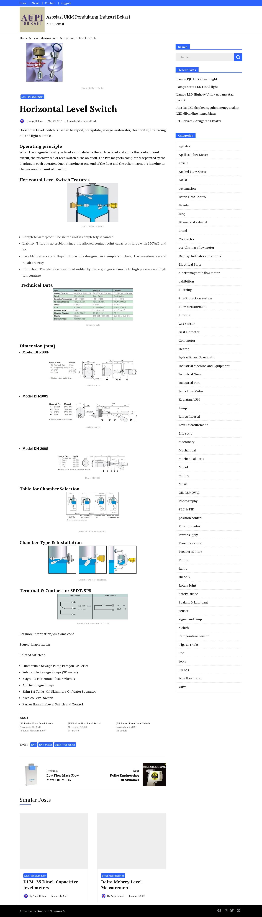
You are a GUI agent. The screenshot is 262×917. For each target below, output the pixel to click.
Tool (182, 653)
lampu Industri (189, 416)
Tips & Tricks (189, 644)
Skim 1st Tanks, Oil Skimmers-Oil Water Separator (59, 691)
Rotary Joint (187, 585)
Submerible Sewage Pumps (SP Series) (50, 672)
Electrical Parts (190, 264)
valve (182, 687)
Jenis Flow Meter (191, 391)
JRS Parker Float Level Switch (36, 723)
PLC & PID (186, 509)
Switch (184, 627)
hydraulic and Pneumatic (197, 357)
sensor (183, 610)
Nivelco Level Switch (37, 698)
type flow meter (190, 678)
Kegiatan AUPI (189, 399)
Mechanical (187, 450)
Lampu (184, 408)
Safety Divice (188, 594)
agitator (184, 146)
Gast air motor (189, 332)
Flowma (184, 315)
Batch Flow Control (193, 197)
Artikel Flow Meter (192, 171)
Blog (182, 214)
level (34, 744)
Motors (184, 475)
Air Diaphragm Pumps (38, 685)
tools (182, 661)
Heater (184, 349)
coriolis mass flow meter (196, 247)
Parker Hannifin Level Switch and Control (52, 704)
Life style (185, 433)
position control (190, 518)
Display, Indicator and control (200, 256)
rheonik (184, 577)
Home (23, 3)
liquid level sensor (65, 744)
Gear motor (187, 340)
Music (183, 484)
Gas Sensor (187, 323)
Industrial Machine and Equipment (204, 366)
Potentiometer (189, 526)
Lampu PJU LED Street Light (196, 79)
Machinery (186, 442)
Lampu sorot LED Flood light (197, 86)
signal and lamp (190, 619)
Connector (186, 239)
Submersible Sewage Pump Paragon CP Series (55, 666)
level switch (45, 744)
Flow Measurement (193, 306)
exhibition (186, 281)
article (183, 163)
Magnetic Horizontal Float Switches (48, 678)
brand (183, 230)
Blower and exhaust (193, 222)
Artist (183, 180)
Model (183, 467)
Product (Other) (190, 551)
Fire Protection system (195, 298)
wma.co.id (67, 634)
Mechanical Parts (191, 458)
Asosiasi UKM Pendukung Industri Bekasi (88, 17)
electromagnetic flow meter (199, 273)
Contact (50, 3)
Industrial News (190, 374)
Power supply (188, 535)
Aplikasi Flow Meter (193, 154)
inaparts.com (40, 644)
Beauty (184, 205)
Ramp (183, 568)
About (35, 3)
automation (187, 188)
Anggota (66, 3)
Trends (184, 670)
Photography (188, 501)
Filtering (185, 289)
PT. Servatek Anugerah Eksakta (199, 121)
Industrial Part (189, 382)
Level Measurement (32, 96)
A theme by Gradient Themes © (43, 911)
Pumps (184, 560)
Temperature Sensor (194, 636)
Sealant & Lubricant (193, 602)
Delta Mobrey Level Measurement (121, 885)
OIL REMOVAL (189, 492)
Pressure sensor (190, 543)
